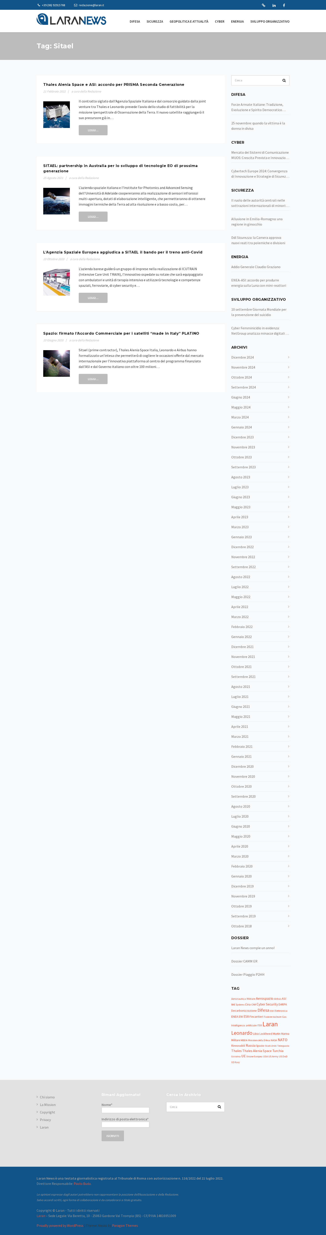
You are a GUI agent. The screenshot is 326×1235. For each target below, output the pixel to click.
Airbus (277, 998)
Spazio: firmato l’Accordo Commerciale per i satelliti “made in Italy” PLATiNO (121, 333)
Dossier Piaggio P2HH (248, 974)
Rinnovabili (238, 1046)
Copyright (47, 1112)
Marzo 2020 (240, 856)
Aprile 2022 (239, 607)
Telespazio (283, 1045)
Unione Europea (254, 1056)
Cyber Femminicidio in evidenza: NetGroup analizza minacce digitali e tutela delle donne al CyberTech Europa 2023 (259, 331)
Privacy (45, 1119)
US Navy (235, 1062)
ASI (284, 999)
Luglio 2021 (240, 696)
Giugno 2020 (240, 826)
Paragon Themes (125, 1225)
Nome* (107, 1104)
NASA (274, 1040)
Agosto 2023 (240, 477)
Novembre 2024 (243, 367)
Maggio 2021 (240, 716)
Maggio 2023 (240, 507)
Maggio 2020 (240, 836)
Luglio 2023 (240, 487)
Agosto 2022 (240, 577)
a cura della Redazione (86, 91)
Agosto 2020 (240, 806)
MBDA (244, 1040)
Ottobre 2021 (241, 666)
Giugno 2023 (240, 497)
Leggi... (93, 130)
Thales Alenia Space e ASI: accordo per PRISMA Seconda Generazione (114, 84)
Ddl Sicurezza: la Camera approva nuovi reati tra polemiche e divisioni (258, 240)
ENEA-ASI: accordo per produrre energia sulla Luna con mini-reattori (258, 283)
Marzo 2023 (240, 527)
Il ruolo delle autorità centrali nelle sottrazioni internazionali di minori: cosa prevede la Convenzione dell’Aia (259, 203)
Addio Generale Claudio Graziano (256, 267)
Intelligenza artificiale (244, 1025)
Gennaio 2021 (241, 756)
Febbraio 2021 (242, 746)
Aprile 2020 (239, 846)
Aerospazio (264, 998)
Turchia (277, 1051)
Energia (237, 21)
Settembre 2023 (243, 467)
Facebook (284, 5)
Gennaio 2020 (241, 876)
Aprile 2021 (239, 726)
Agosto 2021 (240, 686)
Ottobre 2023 (241, 457)
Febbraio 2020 (242, 866)
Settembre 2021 (243, 676)
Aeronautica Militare (243, 998)
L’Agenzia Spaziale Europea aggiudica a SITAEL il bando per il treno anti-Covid (122, 252)
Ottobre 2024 (241, 377)
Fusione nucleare (272, 1016)
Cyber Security (267, 1004)
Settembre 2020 (243, 796)
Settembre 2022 (243, 567)
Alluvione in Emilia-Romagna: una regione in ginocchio (257, 221)
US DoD (283, 1056)
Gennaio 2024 (241, 427)
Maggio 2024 (240, 407)
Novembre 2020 (243, 776)
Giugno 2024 (240, 397)
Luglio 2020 (240, 816)
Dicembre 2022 (242, 547)
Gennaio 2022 (241, 636)
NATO (282, 1039)
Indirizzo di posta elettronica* (125, 1119)
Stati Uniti (271, 1045)
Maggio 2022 (240, 597)
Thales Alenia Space (257, 1051)
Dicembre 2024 (242, 357)
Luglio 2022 (240, 587)
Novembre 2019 (243, 896)
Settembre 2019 (243, 916)
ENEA (234, 1017)
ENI (241, 1017)
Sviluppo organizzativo (269, 21)
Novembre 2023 (243, 447)
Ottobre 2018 (241, 926)
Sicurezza (155, 21)
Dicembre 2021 (242, 646)
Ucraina (236, 1056)
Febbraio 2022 (242, 626)
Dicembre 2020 (242, 766)
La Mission (48, 1104)
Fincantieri (256, 1017)
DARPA (283, 1004)
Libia (256, 1034)
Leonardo (241, 1033)
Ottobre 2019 (241, 906)
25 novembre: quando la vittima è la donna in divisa (258, 126)
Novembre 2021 (243, 656)
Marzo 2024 (240, 417)
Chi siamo (47, 1097)
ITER (259, 1025)
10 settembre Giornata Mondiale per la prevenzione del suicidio (259, 312)
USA (265, 1056)
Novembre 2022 (243, 557)
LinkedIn (274, 5)
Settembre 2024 (243, 387)
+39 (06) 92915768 (53, 5)
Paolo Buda (82, 1183)
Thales (236, 1050)
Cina (248, 1004)
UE (243, 1056)
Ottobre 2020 (241, 786)
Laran (263, 5)
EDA (272, 1010)
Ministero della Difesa (259, 1040)
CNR (253, 1004)
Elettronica (281, 1010)
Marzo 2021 (240, 736)
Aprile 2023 (239, 517)
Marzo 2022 (240, 617)
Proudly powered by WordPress (60, 1225)
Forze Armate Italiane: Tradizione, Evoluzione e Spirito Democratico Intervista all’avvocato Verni (257, 107)
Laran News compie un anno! (253, 948)
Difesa (135, 21)
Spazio (260, 1046)
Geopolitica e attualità (189, 21)
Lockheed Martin (270, 1034)
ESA (246, 1016)
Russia (250, 1045)
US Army (273, 1056)
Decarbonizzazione (244, 1011)
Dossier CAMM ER (244, 961)
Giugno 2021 (240, 706)
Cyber (219, 21)
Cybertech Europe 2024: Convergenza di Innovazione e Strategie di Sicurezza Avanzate (260, 174)
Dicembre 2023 (242, 437)
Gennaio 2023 (241, 537)
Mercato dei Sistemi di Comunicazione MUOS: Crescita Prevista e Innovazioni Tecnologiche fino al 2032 (260, 155)
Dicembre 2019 (242, 886)
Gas (284, 1016)
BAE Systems (237, 1004)
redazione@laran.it (91, 5)
